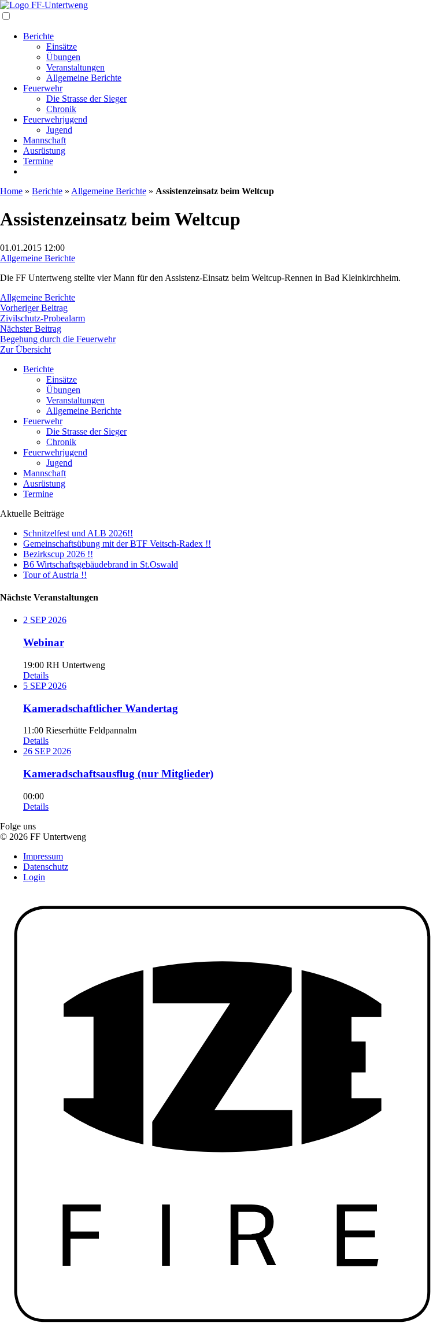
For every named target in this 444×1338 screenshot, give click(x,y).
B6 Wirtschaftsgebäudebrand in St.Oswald (100, 564)
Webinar (43, 642)
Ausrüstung (44, 150)
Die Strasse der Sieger (86, 98)
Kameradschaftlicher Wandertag (100, 708)
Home (11, 191)
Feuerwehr (42, 88)
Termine (38, 161)
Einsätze (61, 46)
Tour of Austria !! (55, 575)
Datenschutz (45, 867)
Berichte (38, 36)
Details (36, 675)
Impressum (43, 856)
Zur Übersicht (25, 349)
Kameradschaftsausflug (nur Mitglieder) (118, 774)
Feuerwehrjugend (55, 119)
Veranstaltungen (75, 67)
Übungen (63, 57)
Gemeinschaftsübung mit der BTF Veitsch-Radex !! (117, 543)
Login (34, 877)
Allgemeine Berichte (83, 78)
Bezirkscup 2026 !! (58, 554)
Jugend (59, 130)
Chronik (61, 109)
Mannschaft (44, 140)
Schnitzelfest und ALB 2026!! (78, 533)
